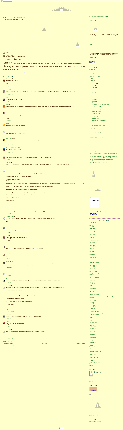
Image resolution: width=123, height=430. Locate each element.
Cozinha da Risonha (93, 266)
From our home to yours (94, 294)
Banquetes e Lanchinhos (94, 240)
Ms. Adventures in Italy (94, 319)
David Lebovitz (92, 280)
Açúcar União (92, 231)
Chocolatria (91, 251)
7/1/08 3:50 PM (9, 159)
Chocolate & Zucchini (93, 249)
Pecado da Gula (92, 328)
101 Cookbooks (92, 222)
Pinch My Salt (92, 329)
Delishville (91, 282)
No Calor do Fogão (93, 322)
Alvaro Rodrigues (92, 225)
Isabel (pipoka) (9, 138)
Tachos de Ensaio (93, 346)
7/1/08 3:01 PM (9, 135)
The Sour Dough (92, 352)
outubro (93, 85)
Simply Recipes (92, 340)
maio (93, 94)
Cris (7, 104)
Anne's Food (92, 228)
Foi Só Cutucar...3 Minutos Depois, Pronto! (100, 108)
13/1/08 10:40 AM (10, 338)
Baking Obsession (93, 239)
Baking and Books (93, 236)
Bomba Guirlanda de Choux (97, 106)
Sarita (7, 253)
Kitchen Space (92, 305)
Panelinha (91, 325)
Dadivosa (91, 279)
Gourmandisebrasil (10, 216)
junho (93, 92)
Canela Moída (92, 245)
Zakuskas (91, 365)
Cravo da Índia (92, 269)
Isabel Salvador (9, 155)
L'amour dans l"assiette (94, 306)
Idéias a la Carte (92, 300)
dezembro (94, 81)
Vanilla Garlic (92, 360)
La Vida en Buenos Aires (94, 311)
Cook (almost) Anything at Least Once (97, 263)
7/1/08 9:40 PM (9, 258)
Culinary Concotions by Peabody (96, 273)
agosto (93, 88)
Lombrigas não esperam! (97, 115)
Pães (90, 42)
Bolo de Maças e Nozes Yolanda (98, 125)
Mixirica (91, 317)
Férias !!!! (94, 102)
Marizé (7, 111)
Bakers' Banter (92, 234)
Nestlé (90, 320)
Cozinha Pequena (93, 268)
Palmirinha (91, 323)
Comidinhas (91, 260)
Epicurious (91, 291)
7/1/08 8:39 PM (9, 250)
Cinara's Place (92, 254)
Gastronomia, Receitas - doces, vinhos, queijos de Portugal (101, 296)
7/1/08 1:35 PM (9, 94)
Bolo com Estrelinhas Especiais (98, 109)
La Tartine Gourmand (93, 309)
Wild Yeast (91, 363)
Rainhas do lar (92, 334)
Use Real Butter (92, 359)
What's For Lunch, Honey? (94, 362)
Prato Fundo (92, 331)
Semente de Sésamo (93, 339)
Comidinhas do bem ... (94, 262)
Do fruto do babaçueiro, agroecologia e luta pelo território (101, 159)
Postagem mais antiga (80, 343)
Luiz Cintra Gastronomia (94, 314)
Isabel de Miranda (9, 245)
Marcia (7, 272)
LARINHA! (8, 261)
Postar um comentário (7, 341)
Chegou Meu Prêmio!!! (96, 111)
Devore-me (91, 285)
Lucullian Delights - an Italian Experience (97, 313)
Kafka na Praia (92, 303)
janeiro (93, 101)
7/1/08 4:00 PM (9, 166)
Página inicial (44, 343)
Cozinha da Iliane (93, 265)
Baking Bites (91, 237)
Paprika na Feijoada (93, 326)
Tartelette (91, 348)
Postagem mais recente (8, 343)
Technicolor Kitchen (93, 349)
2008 (92, 80)
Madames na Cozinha (93, 316)
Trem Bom (91, 356)
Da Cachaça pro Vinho (94, 277)
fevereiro (94, 99)
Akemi (7, 89)
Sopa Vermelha (92, 343)
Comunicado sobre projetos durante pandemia (98, 160)
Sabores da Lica (92, 337)
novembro (94, 83)
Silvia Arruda (8, 123)
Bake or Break (92, 233)
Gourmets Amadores (93, 299)
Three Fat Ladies (92, 354)
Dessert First (92, 283)
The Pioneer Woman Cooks (95, 351)
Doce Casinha (92, 286)
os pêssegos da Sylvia (12, 36)
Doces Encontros (92, 288)
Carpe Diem (91, 248)
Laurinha (8, 169)
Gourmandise (92, 297)
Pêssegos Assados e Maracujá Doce (13, 19)
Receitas (91, 73)
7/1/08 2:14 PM (9, 120)
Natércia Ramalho (9, 278)
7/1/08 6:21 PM (9, 232)
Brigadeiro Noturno (95, 118)
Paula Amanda (9, 78)
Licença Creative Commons (109, 63)
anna (7, 235)
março (93, 97)
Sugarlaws (91, 345)
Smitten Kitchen (92, 342)
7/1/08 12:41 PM (10, 86)
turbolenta (8, 321)
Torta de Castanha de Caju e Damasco (99, 123)
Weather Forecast (93, 390)
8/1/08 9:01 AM (9, 275)
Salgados (91, 44)
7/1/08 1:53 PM (9, 108)
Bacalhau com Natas (96, 113)
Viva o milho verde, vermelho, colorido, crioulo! (98, 162)
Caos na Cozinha (92, 246)
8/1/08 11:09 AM (10, 311)
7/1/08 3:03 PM (9, 144)
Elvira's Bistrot (92, 289)
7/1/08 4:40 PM (9, 213)
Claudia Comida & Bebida (94, 256)
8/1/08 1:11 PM (9, 318)
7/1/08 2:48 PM (9, 127)
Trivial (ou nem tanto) (93, 357)
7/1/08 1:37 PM (9, 101)
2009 (92, 78)
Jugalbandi (91, 302)
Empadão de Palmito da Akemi (98, 116)
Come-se (91, 259)
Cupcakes (91, 274)
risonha (7, 314)
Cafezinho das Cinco (93, 243)
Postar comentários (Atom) (12, 345)
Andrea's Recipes (93, 226)
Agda (90, 223)
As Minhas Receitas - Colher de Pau (96, 229)
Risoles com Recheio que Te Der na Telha (100, 104)
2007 (92, 128)
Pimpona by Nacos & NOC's (11, 147)
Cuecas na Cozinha (93, 271)
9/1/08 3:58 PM (9, 326)
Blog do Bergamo (93, 242)
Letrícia (7, 226)
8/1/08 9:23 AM (9, 282)
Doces (90, 45)
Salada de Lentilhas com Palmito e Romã (100, 122)
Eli (6, 97)
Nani (7, 130)
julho (93, 90)
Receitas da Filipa (93, 336)
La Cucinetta (92, 308)
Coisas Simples (92, 257)
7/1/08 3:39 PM (9, 152)
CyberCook (94, 73)
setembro (94, 87)
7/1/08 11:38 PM (10, 269)
